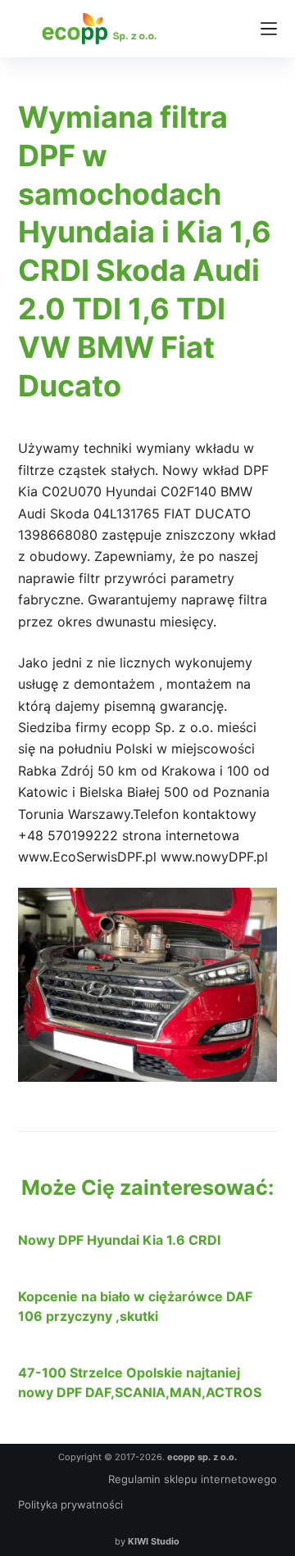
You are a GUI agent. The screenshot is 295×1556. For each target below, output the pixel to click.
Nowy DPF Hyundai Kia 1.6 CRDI (119, 1240)
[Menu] (269, 28)
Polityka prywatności (70, 1504)
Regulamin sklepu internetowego (192, 1479)
